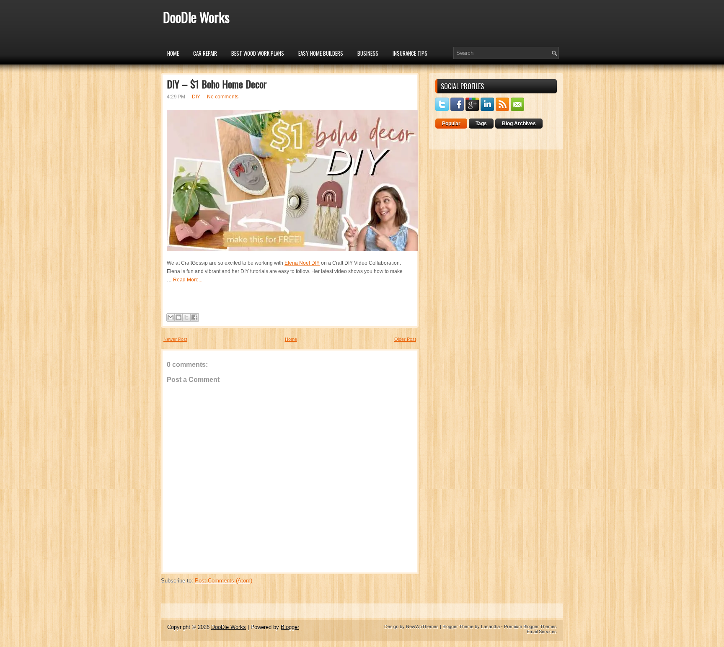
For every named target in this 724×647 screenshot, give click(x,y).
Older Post (405, 339)
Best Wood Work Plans (257, 53)
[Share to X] (186, 317)
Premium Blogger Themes (530, 626)
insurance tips (410, 53)
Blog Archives (519, 123)
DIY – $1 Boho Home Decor (217, 84)
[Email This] (170, 317)
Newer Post (175, 339)
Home (173, 53)
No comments (222, 97)
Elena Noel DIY (302, 263)
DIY (196, 97)
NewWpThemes (422, 626)
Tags (481, 123)
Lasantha (490, 626)
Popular (451, 123)
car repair (205, 53)
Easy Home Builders (320, 53)
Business (367, 53)
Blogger (290, 627)
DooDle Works (196, 17)
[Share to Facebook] (194, 317)
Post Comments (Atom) (223, 580)
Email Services (542, 631)
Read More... (187, 280)
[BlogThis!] (178, 317)
